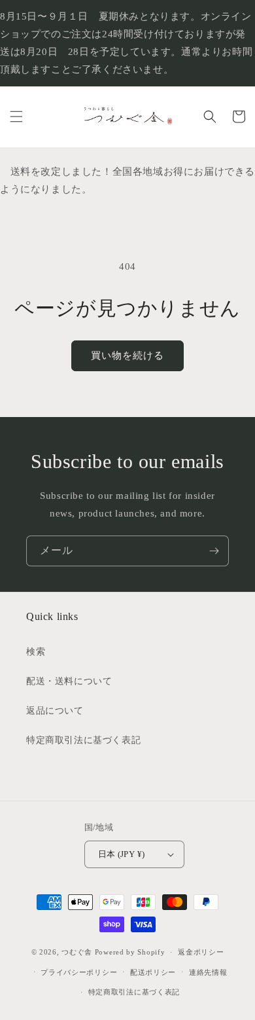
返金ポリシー (201, 952)
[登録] (213, 551)
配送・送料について (69, 681)
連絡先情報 (208, 972)
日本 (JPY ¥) (121, 854)
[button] (16, 116)
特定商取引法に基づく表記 (83, 740)
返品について (55, 711)
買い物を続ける (127, 355)
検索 (35, 652)
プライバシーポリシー (79, 972)
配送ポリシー (153, 972)
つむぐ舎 (76, 952)
